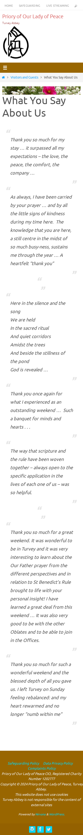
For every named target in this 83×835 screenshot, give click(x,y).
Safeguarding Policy (23, 763)
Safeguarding (29, 6)
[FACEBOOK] (40, 829)
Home (9, 6)
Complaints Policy (42, 768)
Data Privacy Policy (57, 763)
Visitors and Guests (24, 77)
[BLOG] (32, 829)
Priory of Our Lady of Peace (32, 16)
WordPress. (57, 814)
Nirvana (40, 814)
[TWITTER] (49, 829)
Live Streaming (57, 6)
